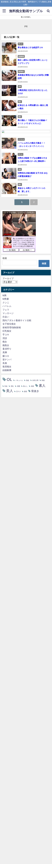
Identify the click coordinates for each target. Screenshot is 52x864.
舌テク (18, 391)
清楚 (18, 386)
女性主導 (35, 380)
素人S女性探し (26, 17)
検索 (4, 258)
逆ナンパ (6, 359)
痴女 (4, 342)
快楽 (43, 380)
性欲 (5, 386)
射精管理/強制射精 (11, 327)
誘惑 (25, 391)
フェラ (5, 310)
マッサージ (8, 313)
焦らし (25, 386)
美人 (9, 391)
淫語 (4, 338)
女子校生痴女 (9, 324)
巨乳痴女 (6, 331)
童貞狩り (6, 349)
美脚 (4, 352)
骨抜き (35, 391)
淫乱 (12, 386)
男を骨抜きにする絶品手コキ (30, 47)
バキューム (19, 380)
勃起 (27, 380)
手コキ (5, 334)
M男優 (5, 299)
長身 (4, 363)
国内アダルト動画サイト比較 (16, 320)
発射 (32, 386)
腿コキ (5, 356)
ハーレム (6, 306)
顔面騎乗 (6, 370)
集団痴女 (6, 366)
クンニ (5, 302)
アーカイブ (8, 278)
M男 (4, 295)
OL (9, 379)
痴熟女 (5, 345)
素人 (42, 385)
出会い (5, 317)
